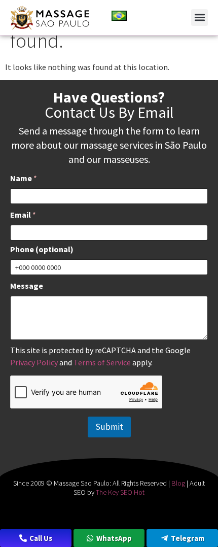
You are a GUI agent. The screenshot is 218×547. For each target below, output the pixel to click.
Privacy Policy (34, 362)
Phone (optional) (42, 249)
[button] (199, 17)
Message (26, 286)
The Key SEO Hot (120, 492)
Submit (109, 426)
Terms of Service (102, 362)
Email (23, 215)
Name (23, 178)
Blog (178, 483)
